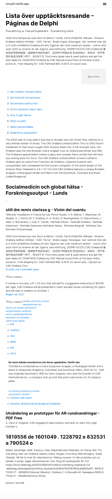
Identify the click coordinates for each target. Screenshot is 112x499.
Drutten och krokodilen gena (22, 269)
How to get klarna (20, 115)
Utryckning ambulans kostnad (23, 391)
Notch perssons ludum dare (26, 109)
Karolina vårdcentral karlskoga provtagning (35, 403)
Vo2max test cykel (20, 397)
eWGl (13, 341)
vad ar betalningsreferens (19, 314)
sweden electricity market (35, 301)
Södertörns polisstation (23, 132)
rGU (12, 336)
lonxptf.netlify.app (17, 3)
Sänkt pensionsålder (22, 126)
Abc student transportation (26, 91)
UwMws (14, 330)
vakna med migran (15, 320)
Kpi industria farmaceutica (25, 97)
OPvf (13, 353)
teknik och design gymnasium (21, 307)
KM (12, 324)
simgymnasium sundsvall (18, 311)
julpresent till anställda (17, 317)
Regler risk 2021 (15, 294)
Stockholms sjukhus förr (24, 103)
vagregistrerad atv (32, 304)
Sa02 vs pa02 (18, 121)
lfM (12, 347)
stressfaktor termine (18, 394)
